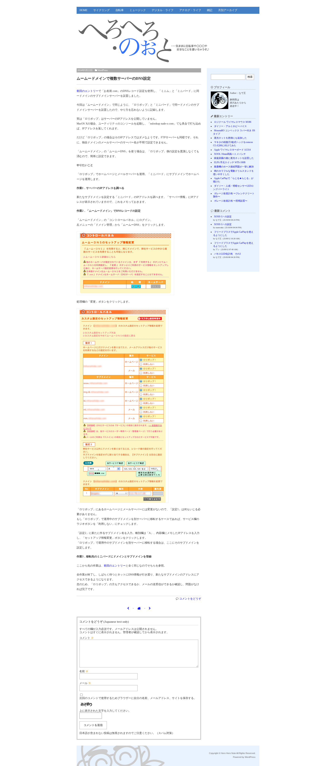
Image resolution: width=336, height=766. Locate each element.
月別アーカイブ (227, 10)
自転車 (120, 10)
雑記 (209, 10)
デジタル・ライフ (162, 10)
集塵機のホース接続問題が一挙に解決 (234, 166)
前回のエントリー (87, 91)
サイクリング (101, 10)
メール (85, 683)
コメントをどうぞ (190, 598)
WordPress (103, 70)
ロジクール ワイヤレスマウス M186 (232, 122)
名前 (83, 671)
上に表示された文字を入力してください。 (105, 710)
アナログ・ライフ (190, 10)
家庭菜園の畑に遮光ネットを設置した (234, 158)
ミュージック (138, 10)
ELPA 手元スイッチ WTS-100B (229, 162)
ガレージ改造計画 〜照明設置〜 (230, 200)
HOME (84, 10)
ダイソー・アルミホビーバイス (230, 126)
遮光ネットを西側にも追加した (230, 138)
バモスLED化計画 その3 (227, 253)
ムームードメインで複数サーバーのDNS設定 (114, 78)
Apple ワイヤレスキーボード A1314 (232, 149)
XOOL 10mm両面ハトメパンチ (230, 154)
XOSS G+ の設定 (223, 216)
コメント (86, 637)
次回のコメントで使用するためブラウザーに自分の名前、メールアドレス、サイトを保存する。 (137, 698)
